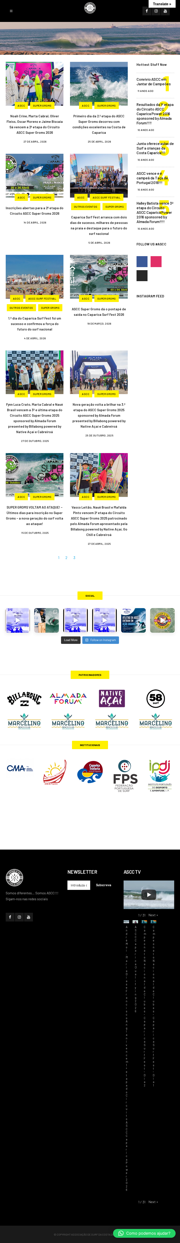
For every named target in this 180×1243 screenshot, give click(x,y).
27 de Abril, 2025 (99, 543)
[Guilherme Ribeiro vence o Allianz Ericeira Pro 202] (17, 620)
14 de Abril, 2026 (35, 222)
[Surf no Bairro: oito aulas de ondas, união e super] (162, 620)
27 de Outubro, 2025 (35, 440)
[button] (153, 915)
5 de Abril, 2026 (99, 242)
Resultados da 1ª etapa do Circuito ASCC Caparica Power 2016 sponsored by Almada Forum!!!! (155, 113)
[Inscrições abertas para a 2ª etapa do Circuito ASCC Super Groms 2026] (34, 175)
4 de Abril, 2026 (35, 338)
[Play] (148, 894)
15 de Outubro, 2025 (35, 532)
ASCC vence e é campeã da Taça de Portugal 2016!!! (152, 178)
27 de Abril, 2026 (35, 141)
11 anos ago (145, 90)
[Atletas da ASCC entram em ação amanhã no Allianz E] (133, 620)
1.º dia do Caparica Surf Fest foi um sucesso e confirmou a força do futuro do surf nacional (34, 323)
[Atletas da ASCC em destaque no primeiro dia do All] (104, 620)
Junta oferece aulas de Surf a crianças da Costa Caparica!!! (155, 148)
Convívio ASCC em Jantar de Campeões (154, 81)
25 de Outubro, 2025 (99, 435)
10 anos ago (146, 129)
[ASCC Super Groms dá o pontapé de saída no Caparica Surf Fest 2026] (99, 276)
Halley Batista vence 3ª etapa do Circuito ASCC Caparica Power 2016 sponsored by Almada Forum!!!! (155, 212)
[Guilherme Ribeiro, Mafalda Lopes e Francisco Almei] (75, 620)
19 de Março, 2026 (99, 323)
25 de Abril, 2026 (99, 141)
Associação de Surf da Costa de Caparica (98, 1234)
